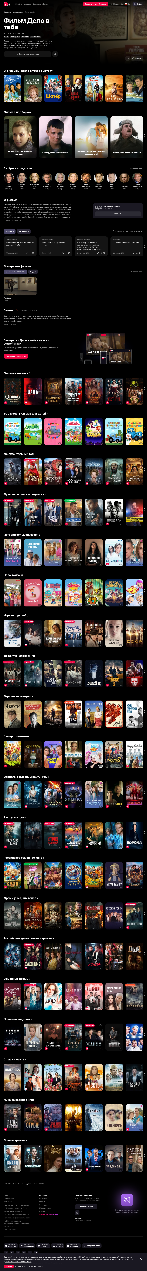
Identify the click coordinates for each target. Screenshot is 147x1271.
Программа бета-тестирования (16, 1205)
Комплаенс (8, 1227)
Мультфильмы (45, 1208)
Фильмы (42, 1202)
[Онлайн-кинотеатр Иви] (7, 4)
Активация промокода (48, 1215)
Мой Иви (43, 1198)
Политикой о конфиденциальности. (18, 1261)
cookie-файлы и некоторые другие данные (92, 1257)
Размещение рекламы (13, 1211)
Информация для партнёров (15, 1208)
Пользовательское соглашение (16, 1215)
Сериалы (43, 1205)
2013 (9, 33)
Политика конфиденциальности (17, 1218)
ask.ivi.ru (78, 1219)
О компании (9, 1198)
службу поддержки (35, 1266)
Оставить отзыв (10, 1230)
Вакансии (8, 1202)
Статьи (42, 1211)
